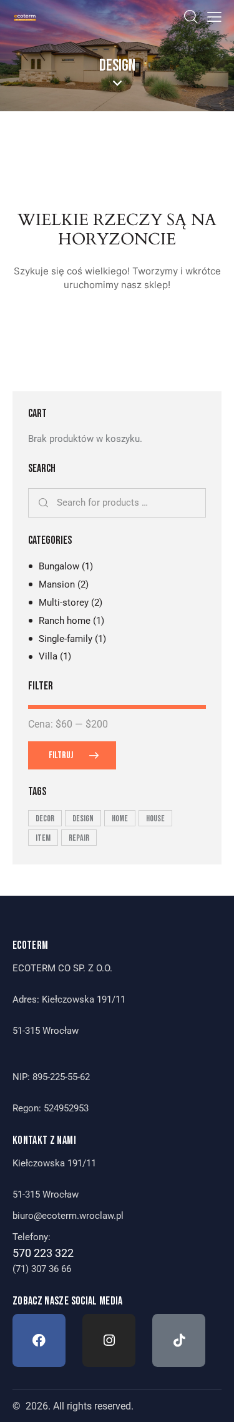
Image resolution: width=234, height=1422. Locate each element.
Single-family (65, 638)
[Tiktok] (178, 1340)
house (155, 818)
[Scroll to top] (213, 1401)
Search (44, 503)
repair (79, 838)
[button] (214, 17)
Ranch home (64, 620)
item (43, 838)
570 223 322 (43, 1252)
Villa (48, 656)
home (120, 818)
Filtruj (61, 755)
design (83, 818)
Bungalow (59, 566)
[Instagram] (108, 1340)
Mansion (57, 584)
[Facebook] (39, 1340)
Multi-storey (64, 602)
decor (45, 818)
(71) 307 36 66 (41, 1268)
